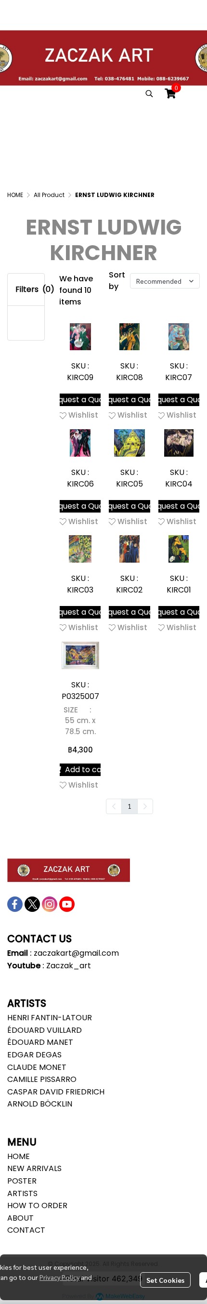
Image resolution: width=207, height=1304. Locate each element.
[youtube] (67, 904)
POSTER (22, 1180)
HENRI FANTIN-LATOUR (49, 1017)
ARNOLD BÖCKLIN (39, 1103)
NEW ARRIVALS (34, 1168)
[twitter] (32, 904)
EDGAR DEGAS (34, 1054)
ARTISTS (22, 1193)
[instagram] (49, 904)
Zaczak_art (68, 965)
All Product (49, 195)
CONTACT (26, 1230)
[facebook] (15, 904)
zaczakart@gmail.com (76, 953)
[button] (149, 93)
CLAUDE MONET (36, 1067)
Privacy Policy (59, 1277)
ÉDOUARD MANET (40, 1042)
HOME (15, 195)
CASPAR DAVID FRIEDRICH (55, 1091)
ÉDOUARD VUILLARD (44, 1030)
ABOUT (20, 1218)
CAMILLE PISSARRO (42, 1079)
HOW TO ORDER (37, 1205)
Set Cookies (165, 1280)
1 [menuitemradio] (129, 806)
